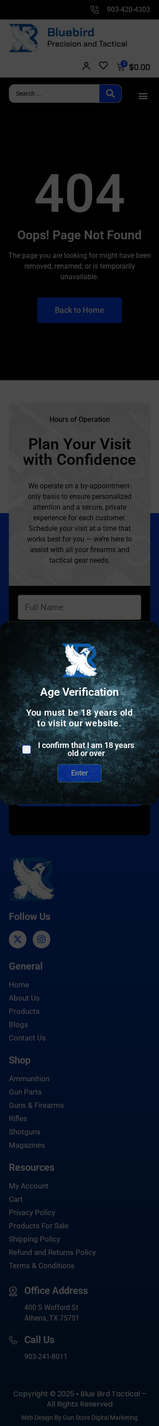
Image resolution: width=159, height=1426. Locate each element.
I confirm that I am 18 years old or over (86, 749)
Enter (79, 773)
